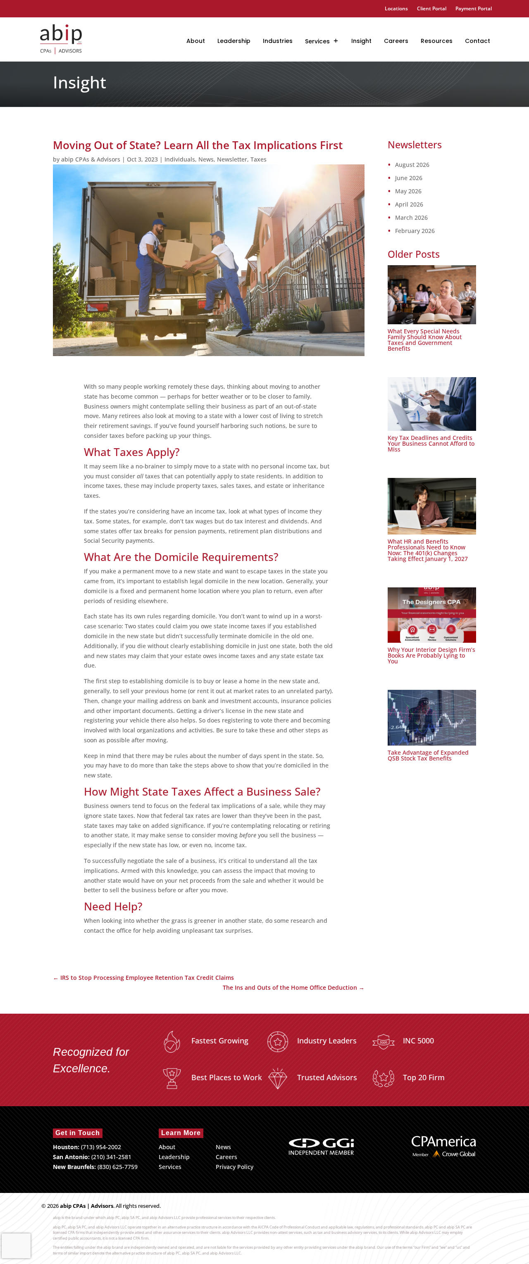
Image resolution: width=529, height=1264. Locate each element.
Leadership (233, 41)
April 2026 (409, 204)
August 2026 (412, 165)
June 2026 (408, 178)
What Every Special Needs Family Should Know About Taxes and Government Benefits (425, 339)
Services (317, 41)
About (195, 41)
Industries (278, 41)
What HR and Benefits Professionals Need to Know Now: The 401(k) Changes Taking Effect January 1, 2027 (428, 550)
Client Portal (431, 9)
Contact (477, 41)
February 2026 (415, 231)
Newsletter (232, 159)
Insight (361, 41)
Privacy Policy (234, 1167)
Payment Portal (473, 9)
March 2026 (411, 217)
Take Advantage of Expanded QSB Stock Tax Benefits (428, 755)
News (206, 159)
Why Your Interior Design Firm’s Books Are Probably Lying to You (431, 655)
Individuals (179, 159)
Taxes (258, 159)
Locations (396, 9)
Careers (396, 41)
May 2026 (408, 191)
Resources (437, 41)
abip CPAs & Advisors (90, 159)
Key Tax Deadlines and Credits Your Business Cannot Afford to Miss (431, 443)
